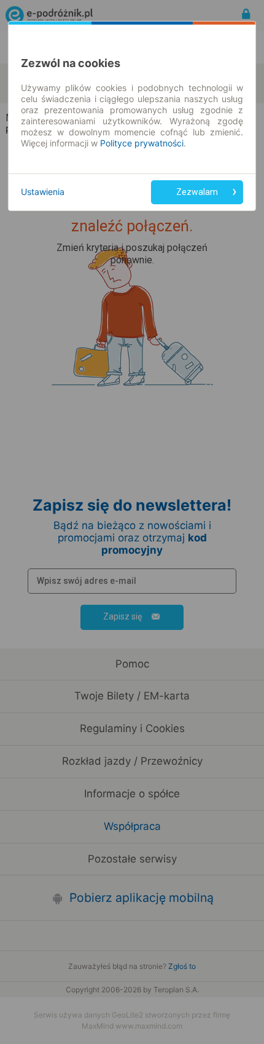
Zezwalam (197, 192)
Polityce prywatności (142, 143)
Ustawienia (42, 191)
